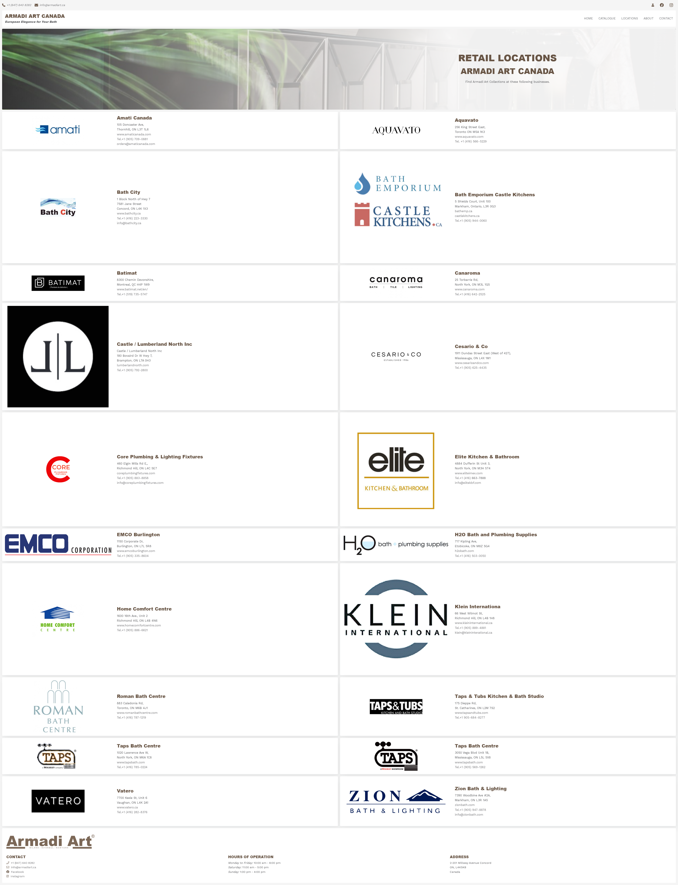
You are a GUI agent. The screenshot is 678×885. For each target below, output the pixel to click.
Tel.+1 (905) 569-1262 (470, 767)
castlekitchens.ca (467, 216)
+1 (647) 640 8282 (23, 863)
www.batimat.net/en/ (132, 289)
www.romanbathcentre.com (137, 712)
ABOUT (649, 18)
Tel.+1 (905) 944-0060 (471, 220)
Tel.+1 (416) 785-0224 (132, 767)
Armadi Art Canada (35, 15)
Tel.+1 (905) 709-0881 (132, 139)
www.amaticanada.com (134, 134)
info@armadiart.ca (23, 867)
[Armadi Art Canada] (50, 843)
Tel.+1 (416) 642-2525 (470, 294)
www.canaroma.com (470, 289)
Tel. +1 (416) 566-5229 (471, 141)
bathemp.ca (463, 211)
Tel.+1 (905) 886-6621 (132, 630)
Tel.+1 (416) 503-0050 (470, 556)
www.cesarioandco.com (472, 363)
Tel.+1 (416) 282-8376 (132, 812)
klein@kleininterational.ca (473, 632)
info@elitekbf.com (468, 483)
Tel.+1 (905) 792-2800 (132, 370)
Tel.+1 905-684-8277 (470, 717)
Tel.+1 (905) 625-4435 (471, 367)
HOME (588, 18)
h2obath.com (464, 551)
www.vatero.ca (127, 807)
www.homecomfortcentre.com (139, 625)
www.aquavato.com (469, 136)
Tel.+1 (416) (463, 478)
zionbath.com (465, 805)
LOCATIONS (629, 18)
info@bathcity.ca (129, 223)
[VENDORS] (653, 5)
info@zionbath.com (469, 814)
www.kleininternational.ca (473, 623)
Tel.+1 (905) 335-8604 (133, 556)
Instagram (17, 876)
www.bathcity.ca (129, 213)
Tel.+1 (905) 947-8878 (470, 810)
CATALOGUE (607, 18)
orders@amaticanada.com (136, 144)
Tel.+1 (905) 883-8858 (132, 478)
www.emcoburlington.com (136, 551)
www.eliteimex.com (469, 473)
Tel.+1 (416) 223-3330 (132, 218)
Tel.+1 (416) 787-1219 (131, 717)
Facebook (16, 872)
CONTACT (666, 18)
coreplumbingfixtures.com (136, 473)
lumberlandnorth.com (133, 365)
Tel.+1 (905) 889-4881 (470, 628)
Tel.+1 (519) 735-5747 (132, 294)
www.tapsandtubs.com (471, 712)
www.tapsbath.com (131, 762)
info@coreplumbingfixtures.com (140, 483)
